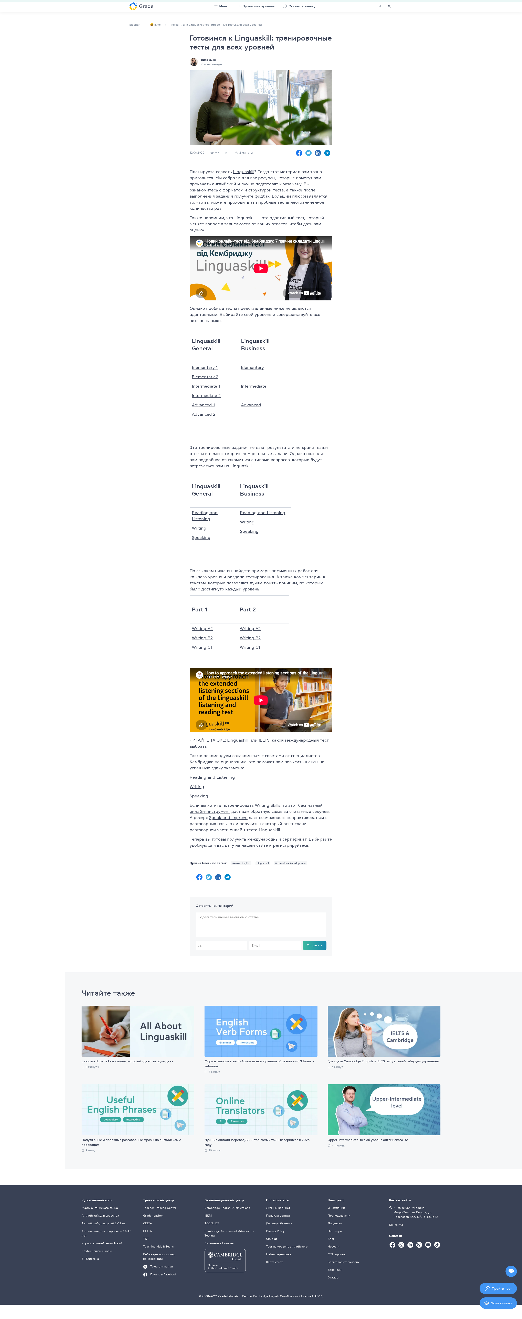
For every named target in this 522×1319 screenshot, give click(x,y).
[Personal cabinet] (389, 6)
